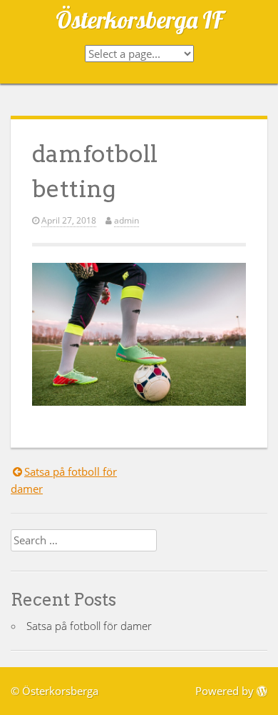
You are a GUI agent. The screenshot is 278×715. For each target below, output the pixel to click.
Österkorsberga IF (139, 19)
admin (126, 220)
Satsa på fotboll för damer (89, 626)
